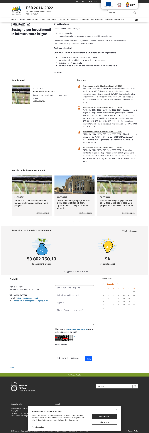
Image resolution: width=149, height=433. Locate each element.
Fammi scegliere (38, 427)
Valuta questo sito (74, 375)
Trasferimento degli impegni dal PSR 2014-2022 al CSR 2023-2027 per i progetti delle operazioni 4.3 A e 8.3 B (117, 203)
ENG (95, 1)
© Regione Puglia (132, 431)
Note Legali (36, 431)
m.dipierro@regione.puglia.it (26, 297)
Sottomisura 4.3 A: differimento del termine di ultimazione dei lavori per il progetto (31, 203)
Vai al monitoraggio (129, 231)
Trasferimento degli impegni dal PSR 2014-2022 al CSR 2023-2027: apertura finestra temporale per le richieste (73, 204)
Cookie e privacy (47, 431)
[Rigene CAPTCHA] (74, 336)
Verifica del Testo (61, 344)
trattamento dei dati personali (77, 329)
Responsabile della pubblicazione (66, 431)
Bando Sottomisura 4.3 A (44, 91)
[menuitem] (14, 20)
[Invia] (134, 12)
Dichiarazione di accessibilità (20, 431)
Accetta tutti (104, 416)
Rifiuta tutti (104, 422)
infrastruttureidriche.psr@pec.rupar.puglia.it (31, 300)
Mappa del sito (83, 431)
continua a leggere (39, 101)
